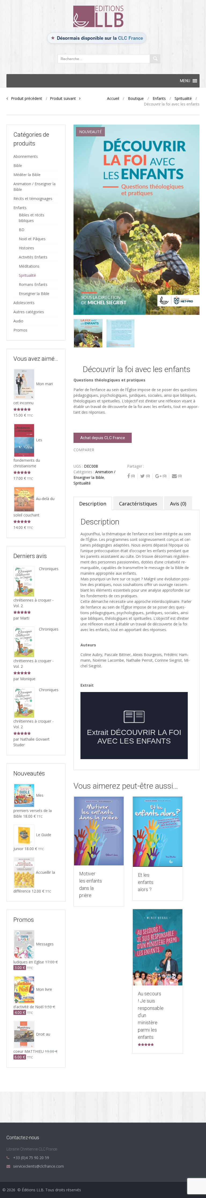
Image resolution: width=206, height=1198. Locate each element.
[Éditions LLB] (103, 16)
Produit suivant (64, 98)
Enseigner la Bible (34, 293)
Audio (18, 320)
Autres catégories (28, 311)
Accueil (113, 98)
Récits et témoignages (32, 198)
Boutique (136, 98)
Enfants (159, 98)
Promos (20, 330)
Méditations (29, 266)
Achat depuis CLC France (102, 437)
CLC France (130, 38)
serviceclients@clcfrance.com (38, 1166)
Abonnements (25, 156)
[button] (185, 81)
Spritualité (183, 98)
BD (21, 229)
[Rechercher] (155, 58)
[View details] (99, 831)
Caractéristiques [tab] (138, 503)
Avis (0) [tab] (178, 503)
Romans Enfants (33, 284)
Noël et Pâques (32, 238)
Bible (17, 165)
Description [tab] (92, 503)
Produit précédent (25, 98)
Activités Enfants (33, 257)
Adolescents (24, 302)
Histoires (26, 247)
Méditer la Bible (27, 174)
